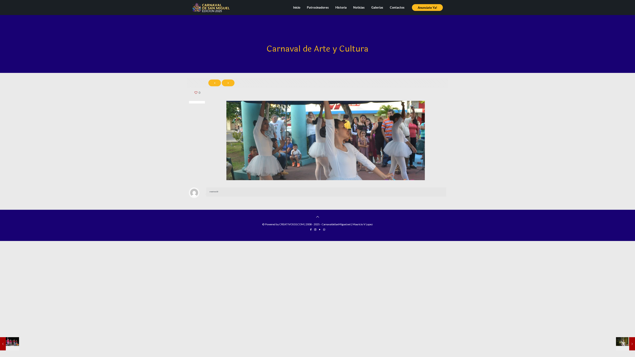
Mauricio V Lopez (363, 224)
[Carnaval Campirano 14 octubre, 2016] (9, 343)
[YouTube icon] (319, 229)
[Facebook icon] (311, 229)
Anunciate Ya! (427, 7)
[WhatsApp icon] (324, 229)
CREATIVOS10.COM (291, 224)
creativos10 (214, 192)
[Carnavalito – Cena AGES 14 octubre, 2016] (625, 343)
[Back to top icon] (317, 216)
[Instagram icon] (315, 229)
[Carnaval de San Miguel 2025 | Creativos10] (211, 7)
